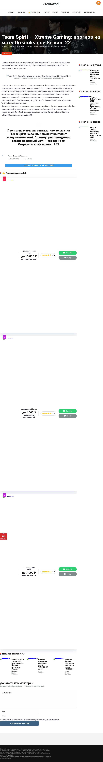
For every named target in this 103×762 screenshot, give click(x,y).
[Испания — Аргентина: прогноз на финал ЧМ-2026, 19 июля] (32, 658)
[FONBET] (9, 180)
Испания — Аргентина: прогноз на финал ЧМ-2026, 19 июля (43, 664)
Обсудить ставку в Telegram (39, 165)
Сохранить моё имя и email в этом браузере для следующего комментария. (30, 720)
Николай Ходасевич (20, 156)
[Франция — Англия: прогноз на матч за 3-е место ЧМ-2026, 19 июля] (59, 658)
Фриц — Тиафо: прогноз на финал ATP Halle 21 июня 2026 (95, 132)
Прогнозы (21, 12)
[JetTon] (9, 338)
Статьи (55, 12)
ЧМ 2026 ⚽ (76, 12)
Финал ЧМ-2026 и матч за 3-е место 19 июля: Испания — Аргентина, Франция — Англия (18, 665)
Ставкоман (51, 4)
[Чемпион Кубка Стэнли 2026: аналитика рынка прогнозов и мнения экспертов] (84, 96)
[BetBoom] (9, 496)
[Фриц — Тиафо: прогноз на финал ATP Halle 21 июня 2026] (84, 126)
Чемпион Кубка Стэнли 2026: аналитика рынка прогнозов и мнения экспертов (95, 104)
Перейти (68, 253)
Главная (11, 12)
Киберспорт (7, 53)
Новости (46, 12)
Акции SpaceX (89, 12)
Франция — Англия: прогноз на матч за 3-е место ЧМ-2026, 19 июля (69, 665)
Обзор (68, 258)
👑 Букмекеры (34, 12)
